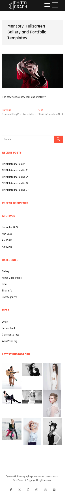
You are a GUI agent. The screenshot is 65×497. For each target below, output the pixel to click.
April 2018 (7, 246)
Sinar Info (7, 290)
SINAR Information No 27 (15, 189)
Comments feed (10, 334)
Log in (5, 321)
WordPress (18, 480)
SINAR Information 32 (13, 164)
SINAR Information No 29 (15, 177)
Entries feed (8, 328)
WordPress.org (9, 341)
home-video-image (12, 277)
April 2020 (7, 240)
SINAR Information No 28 (15, 183)
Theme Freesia (51, 476)
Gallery (5, 271)
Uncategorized (9, 297)
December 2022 (10, 227)
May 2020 (7, 233)
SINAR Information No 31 (15, 170)
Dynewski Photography (18, 476)
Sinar (4, 284)
